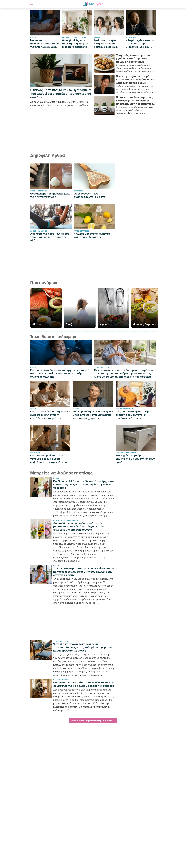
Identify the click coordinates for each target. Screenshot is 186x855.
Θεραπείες (78, 191)
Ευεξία (33, 37)
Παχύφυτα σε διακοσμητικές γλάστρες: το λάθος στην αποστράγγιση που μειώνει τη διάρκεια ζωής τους (135, 100)
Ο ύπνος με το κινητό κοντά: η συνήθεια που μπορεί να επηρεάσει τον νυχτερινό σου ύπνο (60, 93)
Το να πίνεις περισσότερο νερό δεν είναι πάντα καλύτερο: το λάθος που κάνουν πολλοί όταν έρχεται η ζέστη (83, 572)
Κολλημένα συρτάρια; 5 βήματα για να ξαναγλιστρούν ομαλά (135, 459)
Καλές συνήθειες (61, 680)
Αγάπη (33, 409)
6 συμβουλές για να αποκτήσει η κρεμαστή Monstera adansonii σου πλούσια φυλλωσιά (76, 43)
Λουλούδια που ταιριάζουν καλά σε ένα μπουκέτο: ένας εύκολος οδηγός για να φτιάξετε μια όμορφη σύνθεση (78, 526)
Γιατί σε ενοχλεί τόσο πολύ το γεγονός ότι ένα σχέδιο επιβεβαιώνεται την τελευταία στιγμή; (49, 459)
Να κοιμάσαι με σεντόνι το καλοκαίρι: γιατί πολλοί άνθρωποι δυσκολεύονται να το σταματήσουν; (45, 43)
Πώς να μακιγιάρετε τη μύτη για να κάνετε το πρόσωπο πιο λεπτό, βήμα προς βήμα (135, 79)
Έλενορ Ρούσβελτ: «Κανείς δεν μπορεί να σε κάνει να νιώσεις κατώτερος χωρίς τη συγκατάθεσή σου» (93, 415)
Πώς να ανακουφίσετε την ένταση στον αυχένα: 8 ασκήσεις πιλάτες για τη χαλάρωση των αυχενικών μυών (133, 415)
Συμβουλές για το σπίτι (104, 367)
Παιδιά (56, 478)
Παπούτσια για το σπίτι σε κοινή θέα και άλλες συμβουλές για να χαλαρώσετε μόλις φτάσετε (83, 684)
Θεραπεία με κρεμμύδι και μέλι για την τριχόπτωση (50, 195)
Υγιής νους (131, 37)
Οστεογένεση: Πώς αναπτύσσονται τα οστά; (90, 195)
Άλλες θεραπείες (81, 231)
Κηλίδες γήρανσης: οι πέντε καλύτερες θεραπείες (92, 235)
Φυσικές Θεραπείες (38, 191)
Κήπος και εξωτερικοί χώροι (74, 37)
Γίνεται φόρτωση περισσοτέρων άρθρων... (93, 720)
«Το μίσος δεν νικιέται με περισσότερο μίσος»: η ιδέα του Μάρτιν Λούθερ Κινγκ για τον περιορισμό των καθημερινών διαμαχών (140, 43)
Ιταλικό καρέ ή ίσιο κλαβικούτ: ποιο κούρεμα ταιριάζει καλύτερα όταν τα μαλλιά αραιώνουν (106, 43)
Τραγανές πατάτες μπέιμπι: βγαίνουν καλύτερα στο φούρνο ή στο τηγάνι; (133, 58)
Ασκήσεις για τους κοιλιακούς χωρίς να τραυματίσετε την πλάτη (49, 237)
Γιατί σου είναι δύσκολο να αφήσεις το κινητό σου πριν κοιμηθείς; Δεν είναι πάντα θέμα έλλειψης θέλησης (59, 373)
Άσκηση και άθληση (38, 231)
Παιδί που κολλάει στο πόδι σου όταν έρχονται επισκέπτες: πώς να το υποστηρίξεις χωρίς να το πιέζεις (83, 484)
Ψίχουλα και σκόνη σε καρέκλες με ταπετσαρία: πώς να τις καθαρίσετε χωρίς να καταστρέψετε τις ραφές (82, 647)
